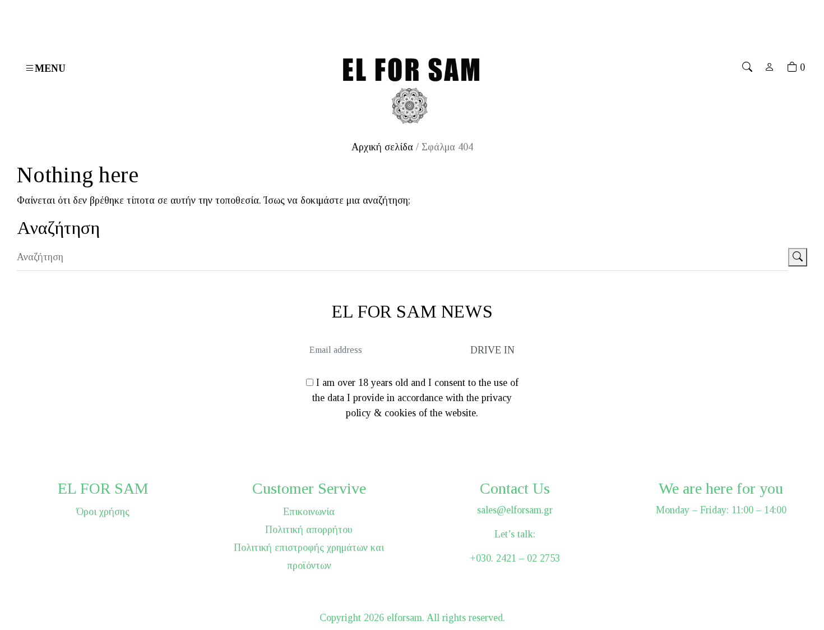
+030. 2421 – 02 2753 (515, 558)
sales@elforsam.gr (515, 510)
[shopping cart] (792, 67)
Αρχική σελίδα (382, 147)
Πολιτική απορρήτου (309, 529)
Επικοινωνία (309, 511)
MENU (50, 68)
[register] (770, 67)
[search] (747, 67)
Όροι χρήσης (102, 511)
